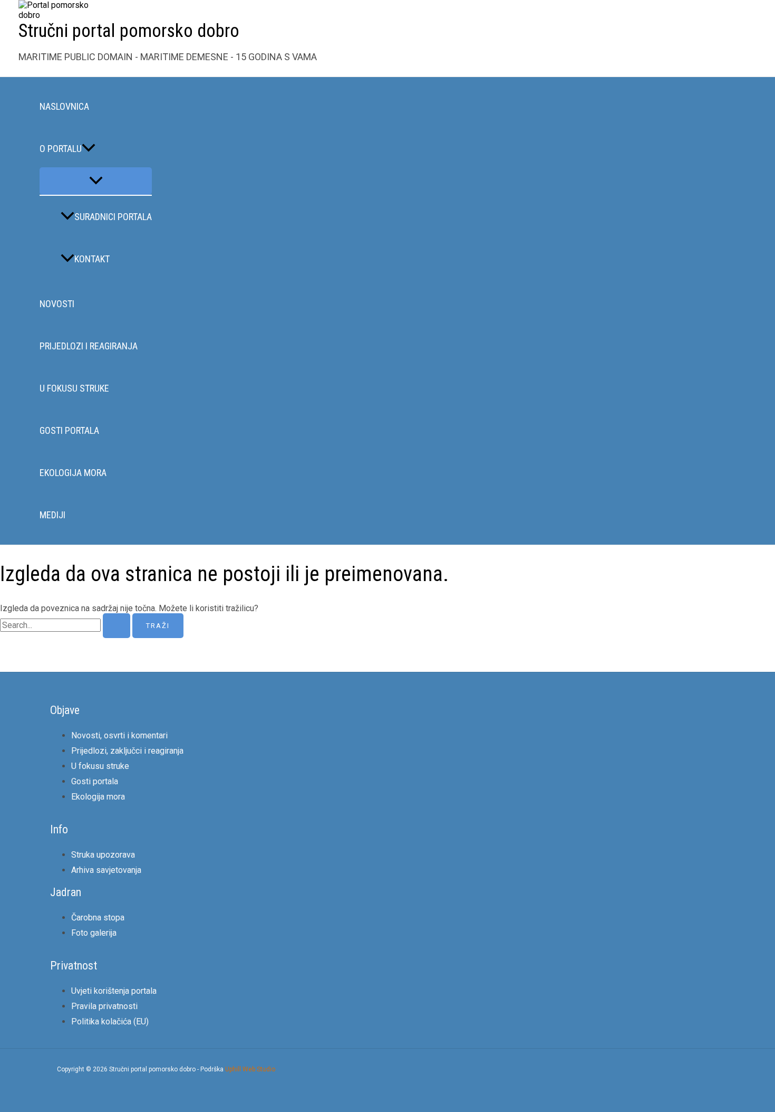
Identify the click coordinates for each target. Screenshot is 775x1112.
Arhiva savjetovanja (106, 870)
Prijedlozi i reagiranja (89, 345)
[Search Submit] (116, 625)
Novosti (57, 303)
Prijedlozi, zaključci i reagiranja (127, 751)
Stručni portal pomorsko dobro (128, 31)
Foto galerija (94, 933)
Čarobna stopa (97, 918)
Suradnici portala (113, 216)
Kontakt (92, 258)
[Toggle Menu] (96, 181)
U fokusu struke (74, 388)
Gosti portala (69, 430)
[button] (88, 148)
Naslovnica (64, 106)
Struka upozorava (103, 855)
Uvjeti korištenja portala (114, 991)
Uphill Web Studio (250, 1069)
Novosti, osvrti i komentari (119, 735)
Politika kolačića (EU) (110, 1021)
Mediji (52, 514)
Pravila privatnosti (104, 1006)
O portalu (61, 148)
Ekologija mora (73, 472)
